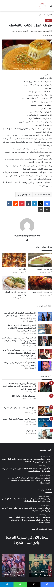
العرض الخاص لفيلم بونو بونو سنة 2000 (42, 573)
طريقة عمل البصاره (44, 269)
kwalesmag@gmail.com (40, 31)
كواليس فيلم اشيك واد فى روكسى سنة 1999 (14, 573)
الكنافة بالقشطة (42, 194)
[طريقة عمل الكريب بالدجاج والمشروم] (14, 283)
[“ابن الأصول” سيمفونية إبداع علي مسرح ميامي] (45, 411)
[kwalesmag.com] (42, 6)
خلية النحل (22, 269)
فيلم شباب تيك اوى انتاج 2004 (24, 396)
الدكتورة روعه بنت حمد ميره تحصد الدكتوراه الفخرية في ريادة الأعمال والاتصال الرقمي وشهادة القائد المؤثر (19, 340)
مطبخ (40, 15)
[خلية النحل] (14, 260)
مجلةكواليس (23, 194)
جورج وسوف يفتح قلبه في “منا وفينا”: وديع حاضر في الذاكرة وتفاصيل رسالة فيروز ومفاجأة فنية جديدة (19, 353)
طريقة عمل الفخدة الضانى (42, 292)
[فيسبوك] (47, 203)
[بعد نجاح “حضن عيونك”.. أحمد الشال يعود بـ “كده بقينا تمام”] (45, 422)
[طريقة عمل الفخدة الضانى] (40, 283)
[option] (40, 565)
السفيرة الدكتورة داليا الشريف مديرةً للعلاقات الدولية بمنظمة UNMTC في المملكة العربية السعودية (21, 328)
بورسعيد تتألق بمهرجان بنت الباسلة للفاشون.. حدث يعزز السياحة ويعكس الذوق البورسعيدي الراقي (19, 386)
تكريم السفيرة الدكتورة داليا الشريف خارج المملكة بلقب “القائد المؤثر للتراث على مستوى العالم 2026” (20, 315)
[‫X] (40, 203)
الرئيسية (47, 15)
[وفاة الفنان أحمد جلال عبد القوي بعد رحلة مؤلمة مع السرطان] (45, 366)
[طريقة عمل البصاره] (40, 260)
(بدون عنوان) (31, 430)
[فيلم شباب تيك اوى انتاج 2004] (45, 399)
